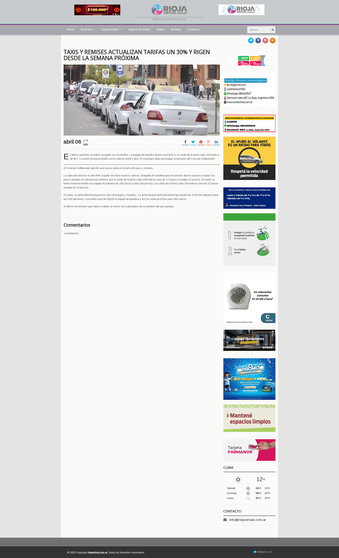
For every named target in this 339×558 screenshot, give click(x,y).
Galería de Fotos (139, 29)
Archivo (176, 29)
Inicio (70, 29)
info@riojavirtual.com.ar (247, 520)
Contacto (193, 29)
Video (160, 29)
